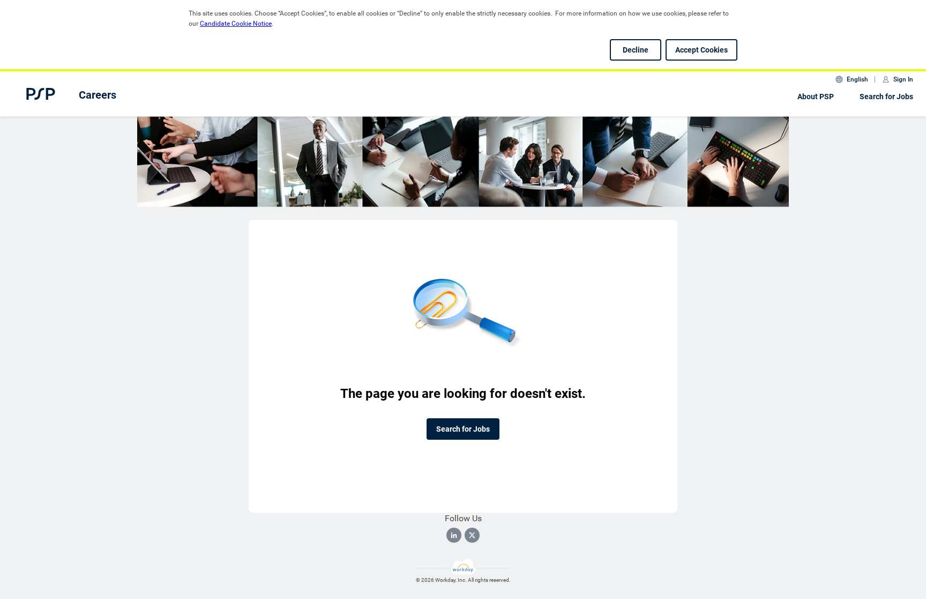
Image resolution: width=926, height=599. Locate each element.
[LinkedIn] (453, 535)
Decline (635, 50)
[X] (472, 535)
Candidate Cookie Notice (236, 23)
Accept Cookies (701, 50)
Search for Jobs (886, 96)
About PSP (815, 96)
